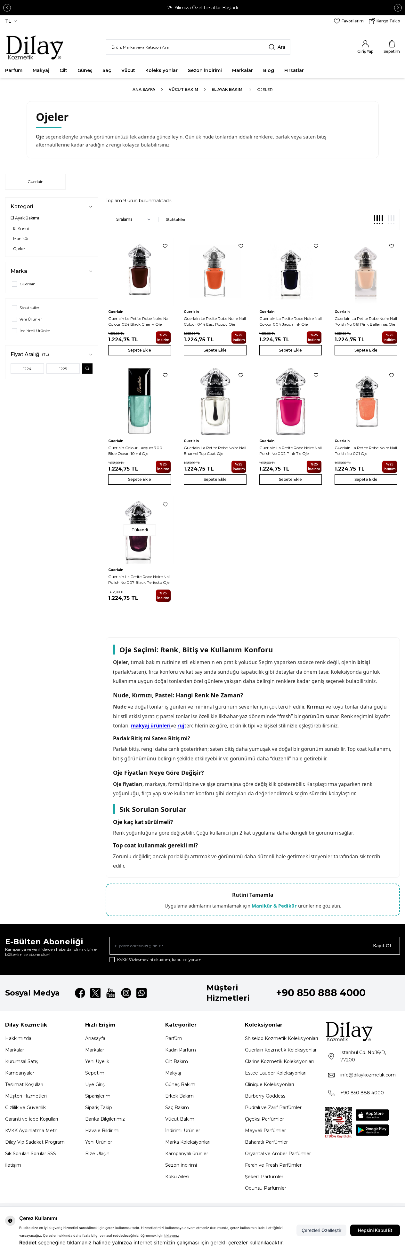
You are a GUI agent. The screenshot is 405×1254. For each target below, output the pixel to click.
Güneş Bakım (180, 1084)
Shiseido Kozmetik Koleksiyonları (281, 1038)
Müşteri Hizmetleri (26, 1096)
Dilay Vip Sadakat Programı (35, 1142)
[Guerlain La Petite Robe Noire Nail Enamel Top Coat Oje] (215, 401)
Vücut (128, 70)
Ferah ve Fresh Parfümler (273, 1165)
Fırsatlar (294, 70)
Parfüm (13, 70)
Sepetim (94, 1073)
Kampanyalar (19, 1073)
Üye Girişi (95, 1084)
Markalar (242, 70)
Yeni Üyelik (97, 1061)
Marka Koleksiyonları (187, 1142)
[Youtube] (111, 993)
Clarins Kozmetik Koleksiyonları (279, 1061)
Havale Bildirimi (102, 1130)
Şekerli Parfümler (264, 1176)
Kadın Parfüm (180, 1050)
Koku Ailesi (177, 1176)
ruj (180, 725)
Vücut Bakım (183, 89)
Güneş (84, 70)
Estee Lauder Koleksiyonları (275, 1073)
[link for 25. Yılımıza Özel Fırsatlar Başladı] (202, 7)
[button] (7, 8)
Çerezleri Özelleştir (321, 1230)
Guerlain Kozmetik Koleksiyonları (281, 1050)
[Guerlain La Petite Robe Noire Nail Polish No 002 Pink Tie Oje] (291, 401)
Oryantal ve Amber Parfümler (278, 1153)
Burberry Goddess (265, 1096)
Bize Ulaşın (97, 1153)
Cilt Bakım (176, 1061)
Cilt (63, 70)
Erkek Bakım (179, 1096)
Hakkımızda (18, 1038)
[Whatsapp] (141, 993)
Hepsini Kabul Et (375, 1230)
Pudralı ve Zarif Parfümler (273, 1107)
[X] (95, 993)
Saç (106, 70)
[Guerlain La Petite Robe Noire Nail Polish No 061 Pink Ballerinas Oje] (366, 272)
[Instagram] (126, 993)
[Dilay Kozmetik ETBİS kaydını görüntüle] (338, 1123)
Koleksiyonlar (161, 70)
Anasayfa (95, 1038)
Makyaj (41, 70)
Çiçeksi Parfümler (264, 1119)
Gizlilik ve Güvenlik (25, 1107)
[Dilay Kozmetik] (362, 1031)
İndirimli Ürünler (182, 1130)
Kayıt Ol (382, 945)
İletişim (13, 1165)
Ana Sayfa (144, 89)
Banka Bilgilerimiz (105, 1119)
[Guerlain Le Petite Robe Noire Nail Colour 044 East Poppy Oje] (215, 272)
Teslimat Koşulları (24, 1084)
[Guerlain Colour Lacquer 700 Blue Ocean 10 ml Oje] (140, 401)
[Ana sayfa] (36, 47)
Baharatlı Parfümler (266, 1142)
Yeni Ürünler (98, 1142)
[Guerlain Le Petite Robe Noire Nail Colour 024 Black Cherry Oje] (140, 272)
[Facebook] (80, 993)
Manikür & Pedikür (274, 905)
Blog (268, 70)
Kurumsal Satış (21, 1061)
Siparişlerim (97, 1096)
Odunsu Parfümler (265, 1188)
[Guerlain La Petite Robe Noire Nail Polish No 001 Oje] (366, 401)
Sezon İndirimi (205, 70)
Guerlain (36, 181)
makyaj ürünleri (151, 725)
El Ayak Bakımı (228, 89)
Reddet (27, 1242)
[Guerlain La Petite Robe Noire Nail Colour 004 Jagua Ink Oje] (291, 272)
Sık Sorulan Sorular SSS (30, 1153)
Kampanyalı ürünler (186, 1153)
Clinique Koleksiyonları (269, 1084)
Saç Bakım (177, 1107)
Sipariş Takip (98, 1107)
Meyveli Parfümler (265, 1130)
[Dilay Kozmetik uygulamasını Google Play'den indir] (372, 1130)
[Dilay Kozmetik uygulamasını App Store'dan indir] (372, 1115)
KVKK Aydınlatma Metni (32, 1130)
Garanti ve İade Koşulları (31, 1119)
